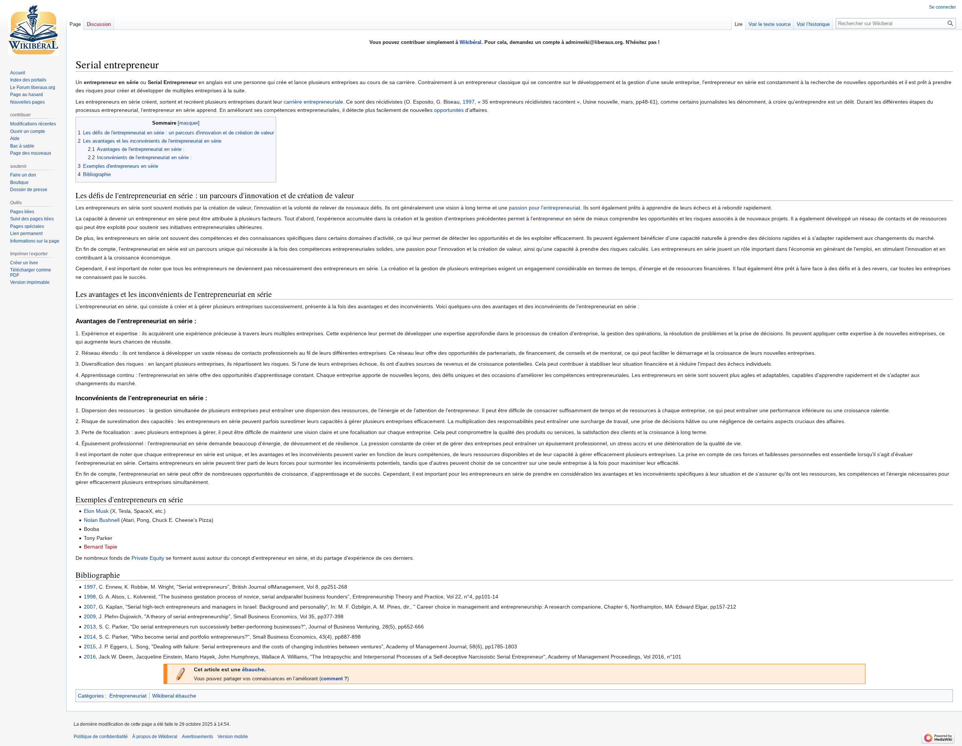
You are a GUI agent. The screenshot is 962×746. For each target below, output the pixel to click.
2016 (90, 657)
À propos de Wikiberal (154, 736)
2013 (90, 627)
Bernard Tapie (100, 547)
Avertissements (197, 736)
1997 (469, 102)
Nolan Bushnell (101, 520)
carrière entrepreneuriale (313, 102)
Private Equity (148, 558)
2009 (90, 616)
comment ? (334, 678)
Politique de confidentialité (101, 736)
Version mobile (233, 736)
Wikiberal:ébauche (174, 696)
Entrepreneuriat (128, 696)
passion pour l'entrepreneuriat (544, 208)
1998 (90, 597)
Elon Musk (96, 511)
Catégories (91, 696)
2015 (90, 647)
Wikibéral (470, 42)
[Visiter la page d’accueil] (33, 30)
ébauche (253, 669)
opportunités (449, 110)
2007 (90, 607)
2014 (90, 637)
